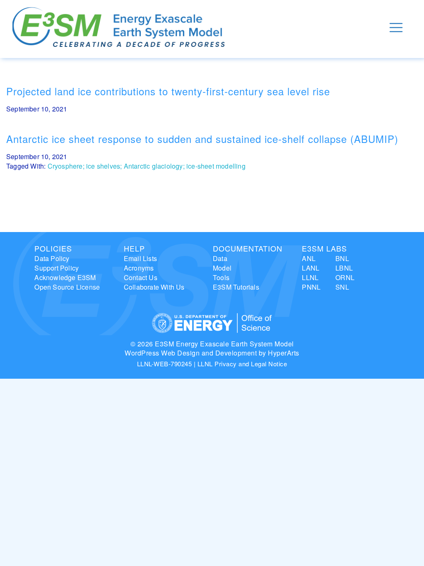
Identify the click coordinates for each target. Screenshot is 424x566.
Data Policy (51, 258)
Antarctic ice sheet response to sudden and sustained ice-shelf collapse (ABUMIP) (202, 138)
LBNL (344, 268)
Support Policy (56, 268)
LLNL (310, 277)
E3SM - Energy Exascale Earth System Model (118, 27)
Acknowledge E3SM (65, 277)
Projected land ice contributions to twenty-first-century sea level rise (168, 91)
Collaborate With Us (154, 287)
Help (134, 248)
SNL (342, 287)
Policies (53, 248)
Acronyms (139, 268)
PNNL (311, 287)
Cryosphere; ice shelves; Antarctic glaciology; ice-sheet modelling (147, 166)
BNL (342, 258)
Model (222, 268)
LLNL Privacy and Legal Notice (242, 363)
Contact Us (140, 277)
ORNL (344, 277)
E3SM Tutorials (236, 287)
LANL (310, 268)
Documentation (247, 248)
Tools (221, 277)
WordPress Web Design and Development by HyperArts (212, 353)
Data (220, 258)
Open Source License (67, 287)
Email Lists (140, 258)
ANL (309, 258)
